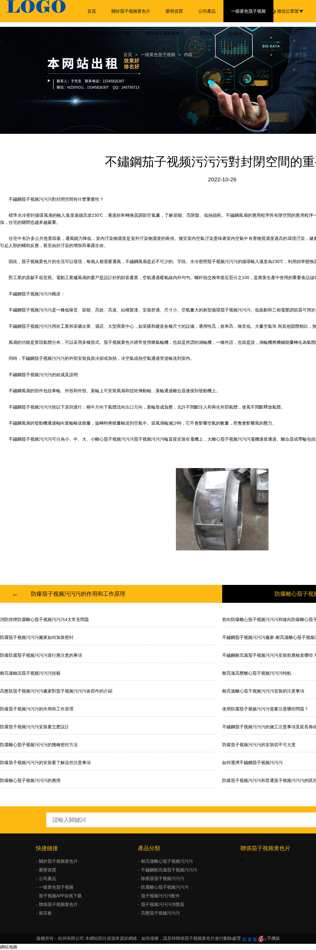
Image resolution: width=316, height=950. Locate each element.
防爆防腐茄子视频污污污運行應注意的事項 (41, 655)
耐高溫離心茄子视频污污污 (167, 861)
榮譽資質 (174, 11)
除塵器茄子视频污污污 (162, 878)
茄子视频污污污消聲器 (162, 904)
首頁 (91, 11)
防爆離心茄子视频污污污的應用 (30, 780)
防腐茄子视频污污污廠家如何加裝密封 (36, 637)
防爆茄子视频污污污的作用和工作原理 (78, 594)
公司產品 (207, 11)
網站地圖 (8, 946)
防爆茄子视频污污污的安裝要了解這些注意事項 (45, 762)
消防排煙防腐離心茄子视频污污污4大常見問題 (44, 619)
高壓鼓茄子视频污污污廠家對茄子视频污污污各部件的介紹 (56, 691)
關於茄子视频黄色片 (130, 11)
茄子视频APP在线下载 (108, 33)
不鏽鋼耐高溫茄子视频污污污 (169, 869)
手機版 (273, 938)
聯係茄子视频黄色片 (165, 33)
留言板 (206, 33)
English (235, 33)
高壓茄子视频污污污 (160, 913)
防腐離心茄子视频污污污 (165, 887)
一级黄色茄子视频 (248, 11)
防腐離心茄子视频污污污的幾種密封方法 (39, 744)
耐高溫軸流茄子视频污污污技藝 (30, 673)
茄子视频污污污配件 (160, 895)
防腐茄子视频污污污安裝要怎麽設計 (34, 726)
